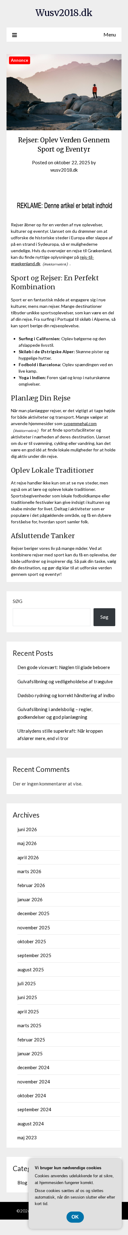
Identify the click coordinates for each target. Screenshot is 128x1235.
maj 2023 (27, 1137)
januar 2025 (30, 1053)
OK (75, 1217)
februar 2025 (31, 1039)
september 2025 (34, 955)
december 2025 (33, 913)
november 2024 (33, 1081)
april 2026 (28, 857)
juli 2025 (26, 983)
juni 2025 (27, 997)
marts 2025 (29, 1025)
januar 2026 (30, 899)
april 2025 (28, 1011)
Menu (109, 34)
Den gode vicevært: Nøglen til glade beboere (63, 667)
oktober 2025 (31, 941)
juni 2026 (27, 829)
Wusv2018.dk (64, 13)
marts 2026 (29, 871)
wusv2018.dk (64, 170)
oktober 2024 (31, 1095)
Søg (17, 601)
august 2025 (30, 969)
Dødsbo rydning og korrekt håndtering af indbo (66, 695)
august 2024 (30, 1123)
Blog (22, 1182)
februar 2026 (31, 885)
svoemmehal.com (80, 423)
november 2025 (33, 927)
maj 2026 (27, 843)
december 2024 (33, 1067)
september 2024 (34, 1109)
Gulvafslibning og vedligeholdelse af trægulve (65, 681)
